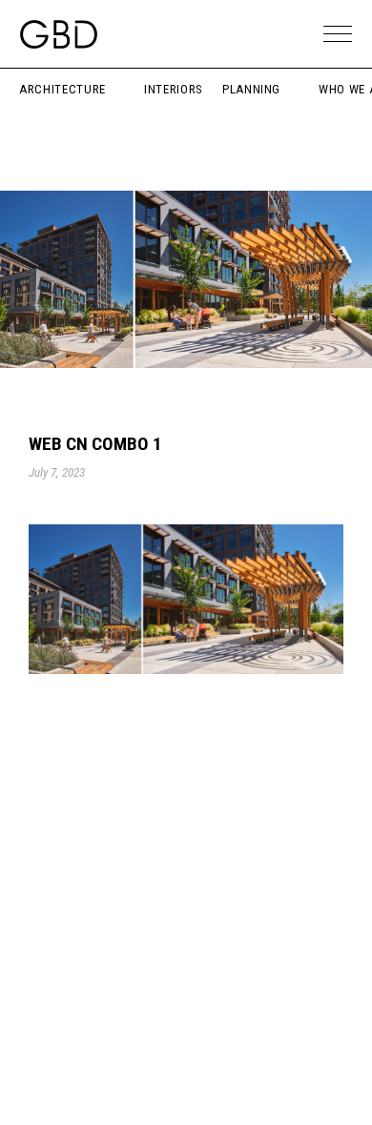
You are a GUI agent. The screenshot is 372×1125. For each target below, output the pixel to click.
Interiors (173, 89)
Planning (251, 89)
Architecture (62, 89)
